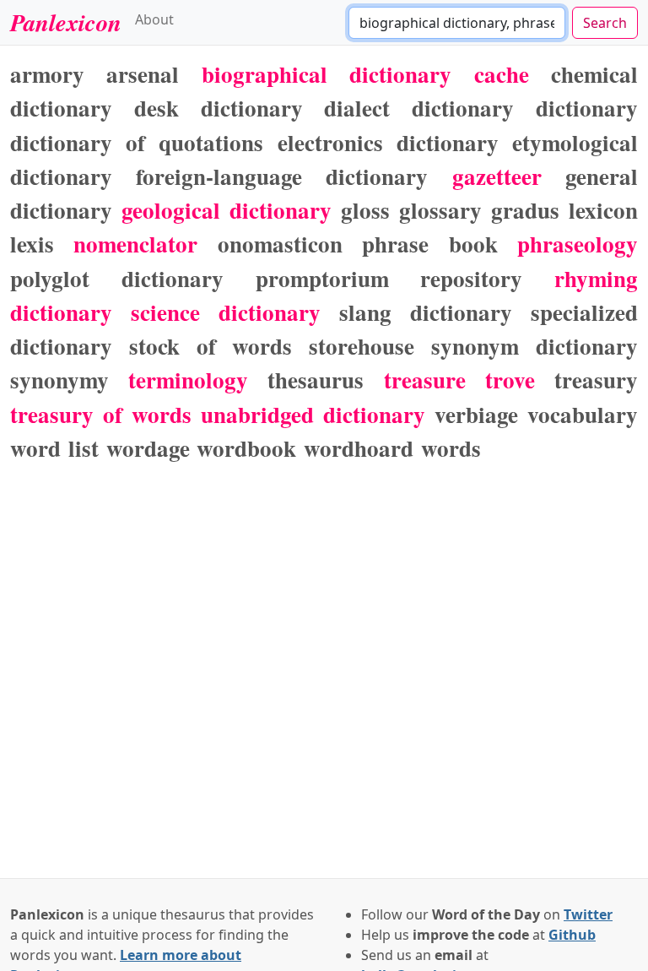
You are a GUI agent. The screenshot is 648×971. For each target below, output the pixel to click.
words (451, 447)
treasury (596, 379)
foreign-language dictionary (282, 176)
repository (471, 278)
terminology (188, 379)
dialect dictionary (419, 107)
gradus (525, 209)
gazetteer (497, 176)
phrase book (429, 243)
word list (54, 447)
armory (47, 73)
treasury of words (101, 414)
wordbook (246, 447)
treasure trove (459, 379)
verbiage (476, 414)
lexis (32, 243)
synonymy (59, 379)
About (154, 19)
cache (501, 73)
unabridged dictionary (313, 414)
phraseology (577, 243)
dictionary (587, 107)
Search (605, 23)
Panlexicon (66, 22)
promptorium (322, 278)
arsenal (142, 73)
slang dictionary (425, 312)
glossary (440, 209)
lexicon (603, 209)
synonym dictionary (534, 345)
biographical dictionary (326, 73)
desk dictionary (218, 107)
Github (572, 934)
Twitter (588, 914)
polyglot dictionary (117, 278)
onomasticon (280, 243)
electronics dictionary (388, 142)
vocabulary (582, 414)
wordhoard (358, 447)
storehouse (361, 345)
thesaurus (315, 379)
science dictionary (226, 312)
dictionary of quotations (136, 142)
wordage (148, 447)
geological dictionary (227, 209)
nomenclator (135, 243)
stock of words (211, 345)
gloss (365, 209)
